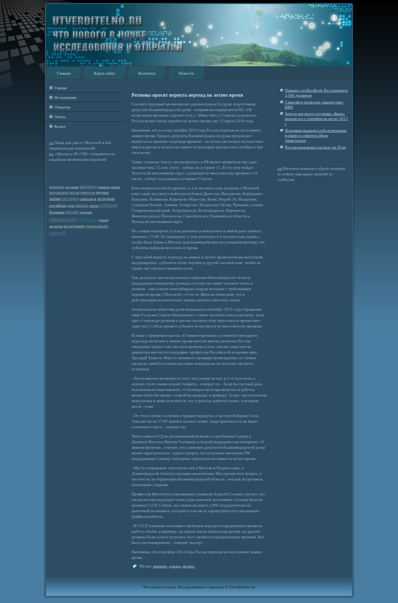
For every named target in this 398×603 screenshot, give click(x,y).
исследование (74, 226)
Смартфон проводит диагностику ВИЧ (314, 104)
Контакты (146, 73)
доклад (104, 220)
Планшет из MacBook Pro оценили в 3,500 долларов (316, 92)
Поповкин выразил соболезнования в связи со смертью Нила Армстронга (315, 135)
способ (57, 232)
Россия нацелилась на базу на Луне (315, 147)
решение (56, 186)
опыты (115, 187)
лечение (86, 212)
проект (72, 211)
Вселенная (56, 212)
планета (103, 187)
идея (71, 205)
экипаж (54, 198)
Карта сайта (104, 73)
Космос (60, 126)
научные (102, 192)
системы (70, 198)
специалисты (97, 226)
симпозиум (88, 199)
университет (63, 219)
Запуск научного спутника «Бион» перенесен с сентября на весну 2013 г (316, 119)
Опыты (60, 116)
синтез (94, 205)
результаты (59, 192)
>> (51, 142)
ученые (88, 219)
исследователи (82, 192)
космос (189, 566)
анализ (82, 205)
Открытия (62, 106)
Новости (186, 73)
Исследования (65, 97)
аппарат (109, 204)
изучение (72, 187)
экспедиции (106, 198)
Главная (64, 73)
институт (88, 186)
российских (58, 205)
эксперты (56, 226)
